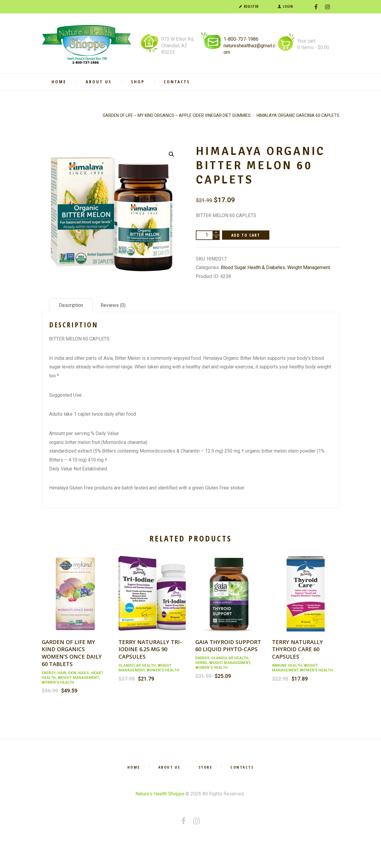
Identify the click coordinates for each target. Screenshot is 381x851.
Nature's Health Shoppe (159, 794)
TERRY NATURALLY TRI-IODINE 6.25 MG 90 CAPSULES (150, 649)
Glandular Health (137, 665)
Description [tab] (71, 305)
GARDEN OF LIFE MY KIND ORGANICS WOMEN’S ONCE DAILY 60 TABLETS (72, 653)
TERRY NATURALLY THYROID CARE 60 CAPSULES (297, 649)
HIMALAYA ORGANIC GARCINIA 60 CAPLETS (298, 115)
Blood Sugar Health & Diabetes (253, 267)
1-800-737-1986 (241, 39)
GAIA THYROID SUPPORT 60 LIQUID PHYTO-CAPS (228, 645)
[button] (171, 154)
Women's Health (58, 682)
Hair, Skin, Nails (73, 673)
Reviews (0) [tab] (113, 305)
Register (251, 6)
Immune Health (287, 665)
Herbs (201, 663)
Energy (49, 673)
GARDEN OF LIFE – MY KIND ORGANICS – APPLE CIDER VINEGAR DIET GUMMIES (177, 115)
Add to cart (245, 235)
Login (288, 6)
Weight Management (308, 267)
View (75, 587)
